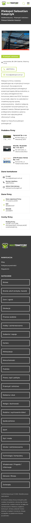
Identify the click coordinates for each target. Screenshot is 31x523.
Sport (5, 430)
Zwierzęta (7, 485)
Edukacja (6, 308)
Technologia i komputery (13, 456)
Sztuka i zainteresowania (13, 447)
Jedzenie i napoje (10, 334)
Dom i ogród (8, 300)
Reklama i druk (9, 395)
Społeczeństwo (9, 421)
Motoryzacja (7, 352)
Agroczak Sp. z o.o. (20, 135)
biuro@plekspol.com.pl (14, 75)
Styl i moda (7, 438)
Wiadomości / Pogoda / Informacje (12, 465)
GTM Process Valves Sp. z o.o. (20, 158)
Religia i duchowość (11, 404)
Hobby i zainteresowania (13, 326)
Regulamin (5, 269)
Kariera (6, 343)
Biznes (5, 282)
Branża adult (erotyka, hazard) (15, 291)
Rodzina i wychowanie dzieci (14, 412)
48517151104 (10, 69)
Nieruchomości (9, 360)
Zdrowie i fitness (9, 476)
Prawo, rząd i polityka (11, 378)
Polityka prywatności (8, 265)
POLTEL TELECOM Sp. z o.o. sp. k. (20, 146)
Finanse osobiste (9, 317)
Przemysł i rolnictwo (10, 56)
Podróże (6, 369)
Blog (3, 262)
